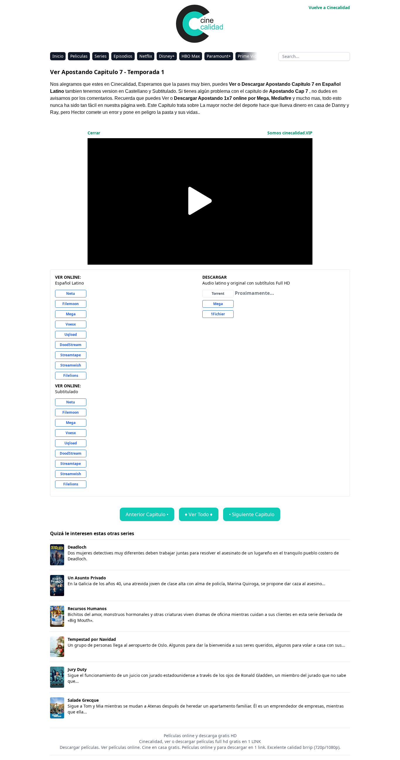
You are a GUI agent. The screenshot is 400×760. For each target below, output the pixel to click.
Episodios (123, 56)
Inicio (57, 56)
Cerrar (94, 133)
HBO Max (191, 56)
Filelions (70, 375)
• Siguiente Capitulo (251, 514)
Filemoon (70, 303)
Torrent (218, 293)
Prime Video (249, 56)
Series (101, 56)
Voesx (71, 324)
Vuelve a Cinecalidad (329, 7)
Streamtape (70, 354)
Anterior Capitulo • (147, 514)
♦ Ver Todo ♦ (199, 514)
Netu (70, 293)
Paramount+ (219, 56)
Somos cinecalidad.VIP (289, 133)
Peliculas (79, 56)
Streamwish (70, 365)
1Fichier (218, 313)
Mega (71, 313)
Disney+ (167, 56)
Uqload (70, 334)
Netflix (145, 56)
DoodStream (70, 344)
